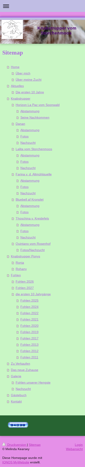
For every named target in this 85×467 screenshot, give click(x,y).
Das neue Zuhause (24, 370)
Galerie (16, 376)
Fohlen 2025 (29, 300)
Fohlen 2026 (25, 281)
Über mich (23, 73)
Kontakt (16, 401)
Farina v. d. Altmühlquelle (34, 174)
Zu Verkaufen (20, 363)
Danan (20, 124)
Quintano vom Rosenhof (33, 243)
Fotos (24, 136)
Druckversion (16, 444)
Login (79, 444)
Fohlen (16, 275)
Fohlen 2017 (29, 338)
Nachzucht (28, 142)
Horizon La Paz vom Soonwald (38, 105)
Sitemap (35, 444)
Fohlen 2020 (29, 325)
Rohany (21, 269)
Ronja (20, 262)
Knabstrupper (20, 98)
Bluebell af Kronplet (30, 199)
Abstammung (29, 111)
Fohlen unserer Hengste (33, 382)
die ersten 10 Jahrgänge (33, 294)
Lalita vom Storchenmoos (34, 149)
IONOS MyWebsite (15, 462)
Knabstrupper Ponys (25, 256)
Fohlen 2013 (29, 344)
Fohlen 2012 (29, 351)
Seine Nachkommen (34, 117)
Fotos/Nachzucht (32, 250)
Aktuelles (17, 86)
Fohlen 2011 (29, 357)
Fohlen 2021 (29, 319)
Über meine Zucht (28, 79)
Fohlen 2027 (25, 288)
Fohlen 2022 (29, 313)
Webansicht (74, 449)
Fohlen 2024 (29, 307)
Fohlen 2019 (29, 332)
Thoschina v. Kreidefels (32, 218)
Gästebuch (19, 395)
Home (15, 67)
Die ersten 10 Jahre (30, 92)
